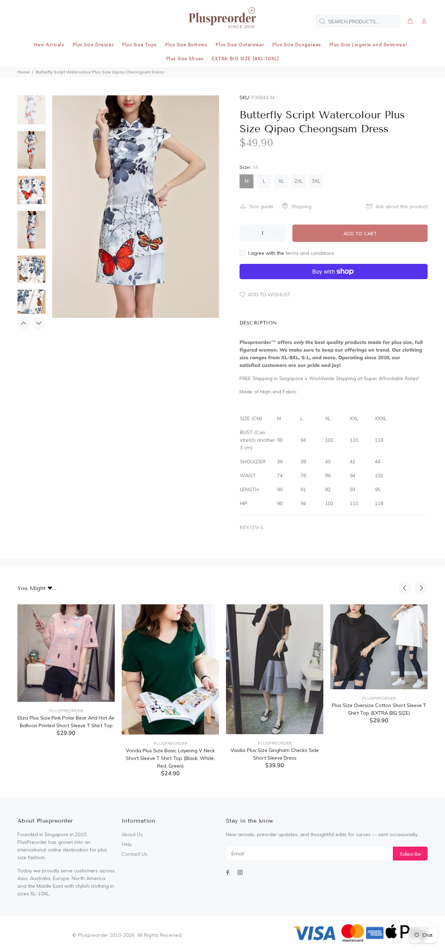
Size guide (261, 206)
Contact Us (134, 854)
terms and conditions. (310, 253)
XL (281, 181)
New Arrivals (49, 44)
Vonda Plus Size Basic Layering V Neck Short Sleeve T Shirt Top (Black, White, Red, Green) (170, 758)
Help (127, 844)
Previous (24, 323)
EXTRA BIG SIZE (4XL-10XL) (245, 58)
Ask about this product (401, 206)
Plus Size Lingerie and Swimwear (368, 44)
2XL (298, 181)
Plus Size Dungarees (296, 44)
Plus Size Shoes (184, 58)
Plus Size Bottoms (186, 44)
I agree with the (291, 253)
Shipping (301, 206)
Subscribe (410, 853)
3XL (316, 181)
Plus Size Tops (139, 44)
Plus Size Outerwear (240, 44)
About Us (132, 834)
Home (23, 71)
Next (38, 323)
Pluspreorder (66, 710)
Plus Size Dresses (93, 44)
